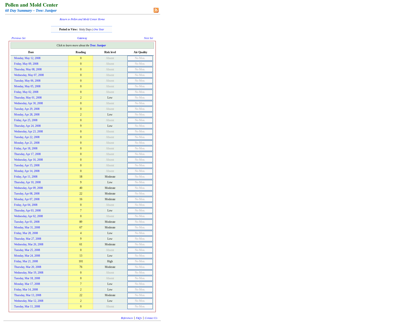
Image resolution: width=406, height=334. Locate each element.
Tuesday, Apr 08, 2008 (26, 193)
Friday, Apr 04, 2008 (25, 205)
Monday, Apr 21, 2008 (26, 142)
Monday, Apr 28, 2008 (26, 114)
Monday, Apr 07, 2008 (26, 199)
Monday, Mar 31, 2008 (27, 227)
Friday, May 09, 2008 (26, 63)
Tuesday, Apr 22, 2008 (26, 137)
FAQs (139, 318)
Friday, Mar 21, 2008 (26, 261)
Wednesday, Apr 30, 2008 (28, 103)
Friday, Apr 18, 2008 (25, 148)
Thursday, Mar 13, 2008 (27, 295)
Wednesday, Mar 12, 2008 (28, 300)
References (127, 318)
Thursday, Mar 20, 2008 (27, 267)
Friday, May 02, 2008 (26, 92)
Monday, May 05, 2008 (27, 86)
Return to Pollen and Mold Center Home (82, 19)
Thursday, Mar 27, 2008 (27, 238)
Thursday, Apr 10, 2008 (27, 182)
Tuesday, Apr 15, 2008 (26, 165)
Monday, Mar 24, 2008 (27, 255)
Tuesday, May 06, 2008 (27, 80)
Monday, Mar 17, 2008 (27, 284)
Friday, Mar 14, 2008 (26, 289)
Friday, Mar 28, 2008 (26, 233)
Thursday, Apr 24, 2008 (27, 125)
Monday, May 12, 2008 (27, 58)
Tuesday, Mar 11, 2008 (27, 306)
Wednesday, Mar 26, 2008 (28, 244)
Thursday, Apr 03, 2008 (27, 210)
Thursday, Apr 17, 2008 (27, 154)
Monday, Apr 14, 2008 (26, 171)
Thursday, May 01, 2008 (28, 97)
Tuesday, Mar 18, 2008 (27, 278)
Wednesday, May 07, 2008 (29, 75)
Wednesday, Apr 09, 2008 (28, 188)
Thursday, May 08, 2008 (28, 69)
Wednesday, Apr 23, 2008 (28, 131)
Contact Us (151, 318)
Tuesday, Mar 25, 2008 (27, 250)
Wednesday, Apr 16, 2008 (28, 159)
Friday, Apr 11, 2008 (25, 176)
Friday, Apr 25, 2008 (25, 120)
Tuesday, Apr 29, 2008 (26, 109)
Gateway (82, 38)
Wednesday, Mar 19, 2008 (28, 272)
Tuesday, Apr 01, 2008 (26, 221)
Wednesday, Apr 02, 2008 (28, 216)
